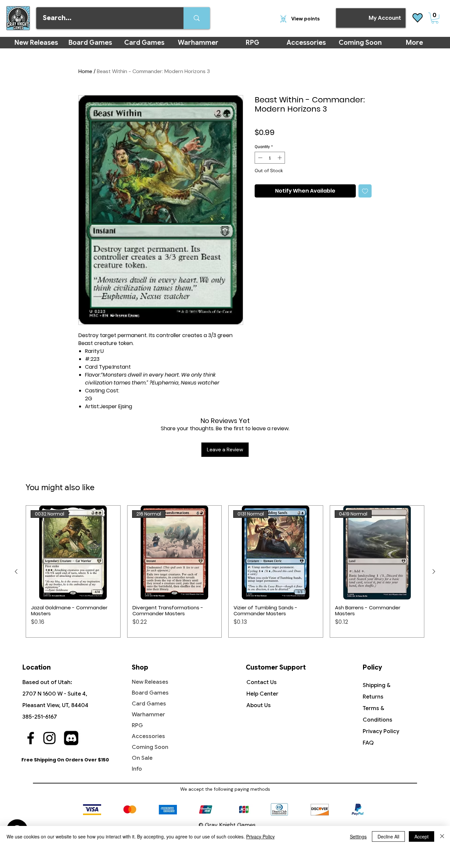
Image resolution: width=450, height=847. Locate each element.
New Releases (150, 681)
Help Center (262, 693)
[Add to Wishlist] (365, 191)
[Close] (442, 836)
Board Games (150, 692)
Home (85, 71)
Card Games (149, 703)
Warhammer (148, 714)
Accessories (148, 736)
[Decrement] (260, 157)
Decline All (388, 836)
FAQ (368, 742)
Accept (421, 836)
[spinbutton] (270, 157)
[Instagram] (49, 738)
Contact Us (261, 682)
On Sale (142, 757)
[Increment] (280, 157)
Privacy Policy (381, 731)
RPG (137, 725)
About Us (258, 705)
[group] (225, 571)
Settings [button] (358, 836)
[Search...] (196, 18)
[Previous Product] (16, 571)
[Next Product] (434, 571)
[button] (434, 18)
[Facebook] (30, 738)
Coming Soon (150, 747)
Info (137, 768)
